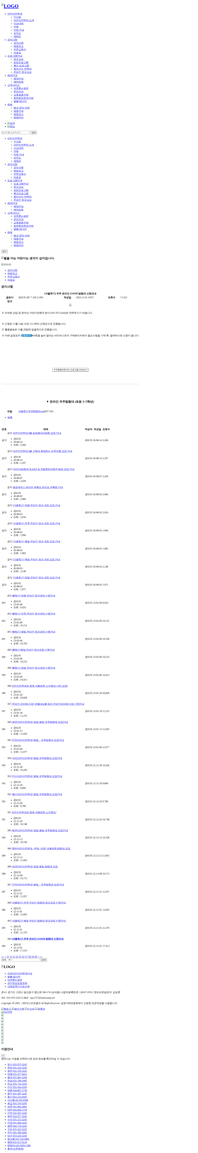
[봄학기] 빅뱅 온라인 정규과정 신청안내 (33, 595)
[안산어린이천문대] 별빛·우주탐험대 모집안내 (37, 776)
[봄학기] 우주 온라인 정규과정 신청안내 (33, 613)
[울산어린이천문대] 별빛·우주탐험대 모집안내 (37, 794)
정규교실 (19, 59)
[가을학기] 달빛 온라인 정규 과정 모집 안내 (36, 577)
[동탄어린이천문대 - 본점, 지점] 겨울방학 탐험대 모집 (41, 848)
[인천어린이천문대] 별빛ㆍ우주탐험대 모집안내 (38, 740)
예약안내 (12, 75)
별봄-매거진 (20, 101)
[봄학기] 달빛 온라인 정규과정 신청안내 (33, 668)
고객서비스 (13, 85)
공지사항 (12, 39)
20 (35, 956)
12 (11, 956)
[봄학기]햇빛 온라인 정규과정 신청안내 (33, 650)
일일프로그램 (21, 62)
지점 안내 (19, 30)
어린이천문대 (14, 14)
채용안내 (19, 111)
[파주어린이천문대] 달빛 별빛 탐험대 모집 (35, 866)
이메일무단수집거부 (18, 986)
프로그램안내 (14, 56)
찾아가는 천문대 (23, 69)
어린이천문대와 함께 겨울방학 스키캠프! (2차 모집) (40, 686)
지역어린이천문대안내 (19, 973)
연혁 (16, 26)
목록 (9, 417)
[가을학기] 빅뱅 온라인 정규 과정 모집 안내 (36, 505)
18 (29, 956)
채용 (9, 104)
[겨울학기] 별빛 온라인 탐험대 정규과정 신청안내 (39, 920)
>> (40, 956)
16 (23, 956)
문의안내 (19, 91)
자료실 (17, 52)
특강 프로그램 (21, 65)
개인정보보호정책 (17, 983)
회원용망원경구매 (23, 98)
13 (14, 956)
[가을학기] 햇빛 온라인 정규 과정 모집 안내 (36, 559)
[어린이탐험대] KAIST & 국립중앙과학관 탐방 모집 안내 (43, 469)
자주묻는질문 (21, 88)
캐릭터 (17, 36)
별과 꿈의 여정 (22, 108)
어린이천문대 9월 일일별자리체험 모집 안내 (37, 433)
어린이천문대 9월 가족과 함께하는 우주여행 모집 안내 (42, 451)
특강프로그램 (21, 193)
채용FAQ (19, 117)
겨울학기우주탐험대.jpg (31, 411)
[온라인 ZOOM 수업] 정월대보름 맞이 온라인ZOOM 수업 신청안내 (48, 704)
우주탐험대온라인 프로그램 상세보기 (70, 369)
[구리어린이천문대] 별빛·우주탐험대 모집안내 (37, 758)
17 (26, 956)
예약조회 (19, 82)
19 (32, 956)
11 (8, 956)
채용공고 (19, 46)
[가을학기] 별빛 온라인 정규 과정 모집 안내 (36, 541)
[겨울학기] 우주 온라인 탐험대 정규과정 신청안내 (39, 902)
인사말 (17, 17)
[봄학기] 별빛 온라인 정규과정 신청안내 (33, 631)
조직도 (17, 33)
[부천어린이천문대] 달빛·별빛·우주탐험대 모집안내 (40, 722)
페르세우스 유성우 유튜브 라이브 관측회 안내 (38, 487)
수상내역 (19, 23)
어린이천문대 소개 (24, 20)
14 (17, 956)
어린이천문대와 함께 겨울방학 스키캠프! (34, 812)
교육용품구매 (21, 95)
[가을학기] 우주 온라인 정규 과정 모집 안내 (36, 523)
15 (20, 956)
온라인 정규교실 (23, 72)
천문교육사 (20, 49)
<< (2, 956)
